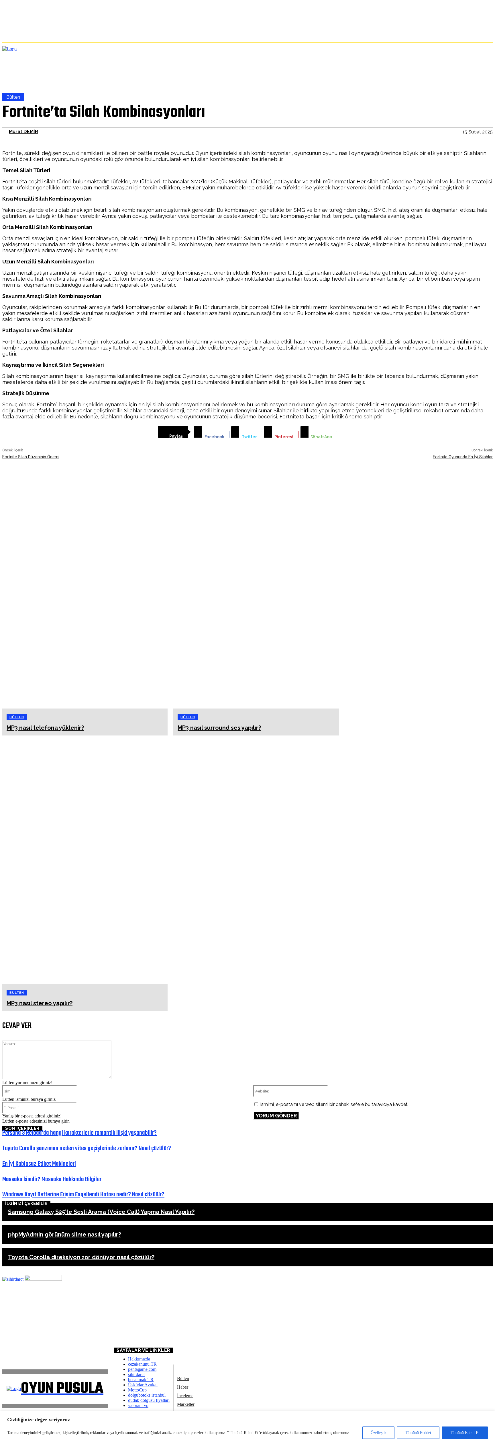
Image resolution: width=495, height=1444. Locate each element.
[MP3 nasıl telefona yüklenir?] (85, 584)
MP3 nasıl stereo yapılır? (39, 1003)
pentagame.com (142, 1369)
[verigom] (43, 1279)
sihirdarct (136, 1374)
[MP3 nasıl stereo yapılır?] (85, 859)
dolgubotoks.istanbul (147, 1395)
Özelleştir (378, 1433)
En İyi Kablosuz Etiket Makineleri (39, 1164)
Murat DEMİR (23, 131)
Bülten (13, 97)
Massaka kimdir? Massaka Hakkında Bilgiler (51, 1179)
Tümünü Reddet (418, 1433)
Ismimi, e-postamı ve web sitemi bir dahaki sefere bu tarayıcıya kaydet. (334, 1104)
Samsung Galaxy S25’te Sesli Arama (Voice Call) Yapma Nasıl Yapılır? (101, 1211)
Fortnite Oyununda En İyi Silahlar (463, 456)
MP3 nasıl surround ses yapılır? (219, 727)
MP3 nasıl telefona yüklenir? (45, 727)
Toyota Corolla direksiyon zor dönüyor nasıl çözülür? (81, 1257)
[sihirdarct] (13, 1279)
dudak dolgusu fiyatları (149, 1400)
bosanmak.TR (141, 1379)
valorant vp (138, 1405)
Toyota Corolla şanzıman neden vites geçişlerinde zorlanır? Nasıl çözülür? (86, 1148)
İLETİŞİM (17, 1345)
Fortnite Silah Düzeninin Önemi (30, 456)
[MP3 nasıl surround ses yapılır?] (256, 584)
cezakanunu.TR (142, 1364)
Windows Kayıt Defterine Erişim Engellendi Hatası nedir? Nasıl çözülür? (83, 1195)
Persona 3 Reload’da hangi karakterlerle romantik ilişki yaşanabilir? (79, 1133)
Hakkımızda (139, 1358)
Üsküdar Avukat (143, 1384)
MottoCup (137, 1389)
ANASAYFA (13, 1336)
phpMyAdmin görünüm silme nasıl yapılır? (64, 1234)
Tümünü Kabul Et (465, 1433)
